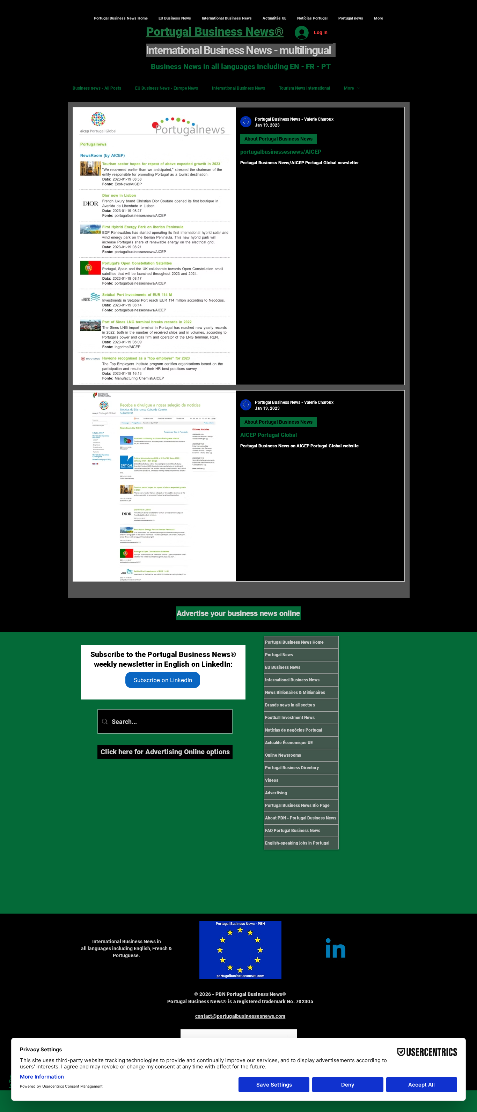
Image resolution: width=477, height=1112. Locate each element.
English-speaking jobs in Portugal (297, 843)
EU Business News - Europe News (166, 88)
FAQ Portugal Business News (292, 830)
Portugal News (279, 654)
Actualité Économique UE (289, 742)
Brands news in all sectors (290, 705)
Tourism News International (304, 88)
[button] (226, 18)
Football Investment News (290, 717)
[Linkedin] (335, 950)
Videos (271, 780)
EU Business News (282, 667)
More (349, 88)
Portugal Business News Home (294, 642)
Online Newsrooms (283, 755)
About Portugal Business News (278, 139)
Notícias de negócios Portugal (293, 730)
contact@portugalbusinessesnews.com (240, 1016)
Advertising (276, 792)
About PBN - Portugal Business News (300, 818)
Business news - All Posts (97, 88)
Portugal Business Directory (292, 767)
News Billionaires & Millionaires (295, 692)
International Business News (238, 88)
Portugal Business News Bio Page (297, 805)
